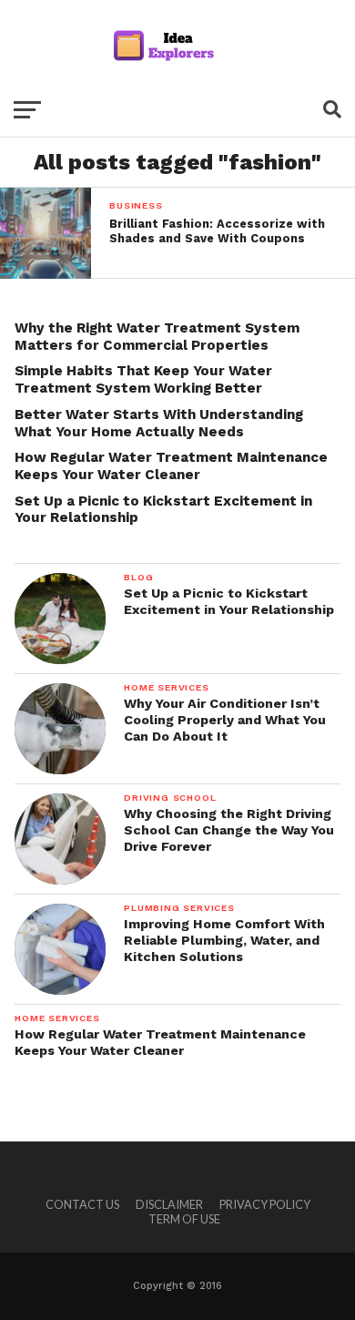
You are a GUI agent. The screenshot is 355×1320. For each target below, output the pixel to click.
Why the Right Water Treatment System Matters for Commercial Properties (157, 336)
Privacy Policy (264, 1204)
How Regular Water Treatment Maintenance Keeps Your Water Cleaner (171, 466)
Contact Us (82, 1204)
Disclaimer (169, 1204)
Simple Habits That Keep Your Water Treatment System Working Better (143, 379)
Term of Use (184, 1219)
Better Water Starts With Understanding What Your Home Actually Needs (159, 423)
